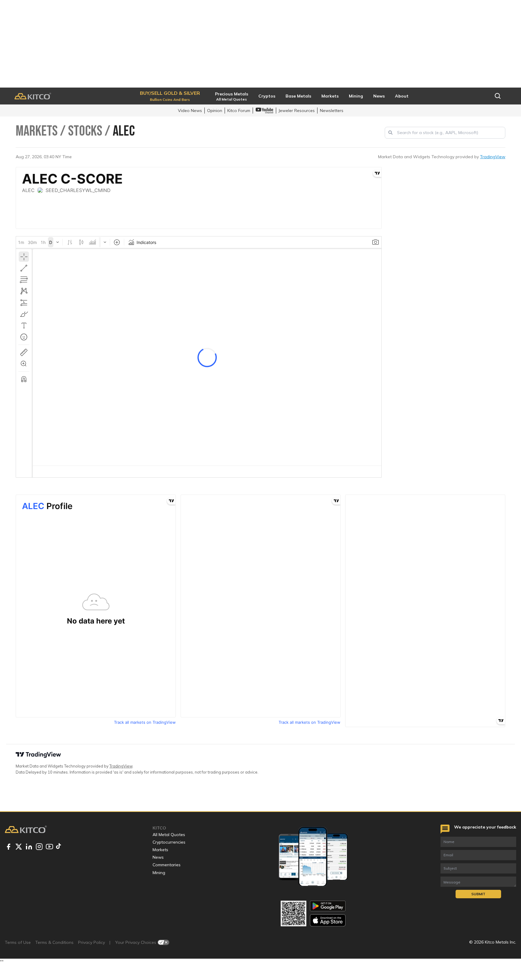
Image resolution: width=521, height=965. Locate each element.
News (158, 857)
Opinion (214, 110)
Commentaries (167, 864)
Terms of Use (18, 942)
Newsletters (331, 110)
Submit (478, 894)
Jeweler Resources (297, 110)
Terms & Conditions (54, 942)
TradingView (492, 156)
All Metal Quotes (169, 834)
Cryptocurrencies (169, 842)
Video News (190, 110)
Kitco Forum (238, 110)
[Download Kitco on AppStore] (328, 920)
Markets (160, 849)
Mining (159, 872)
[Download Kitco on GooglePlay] (328, 906)
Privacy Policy (91, 942)
